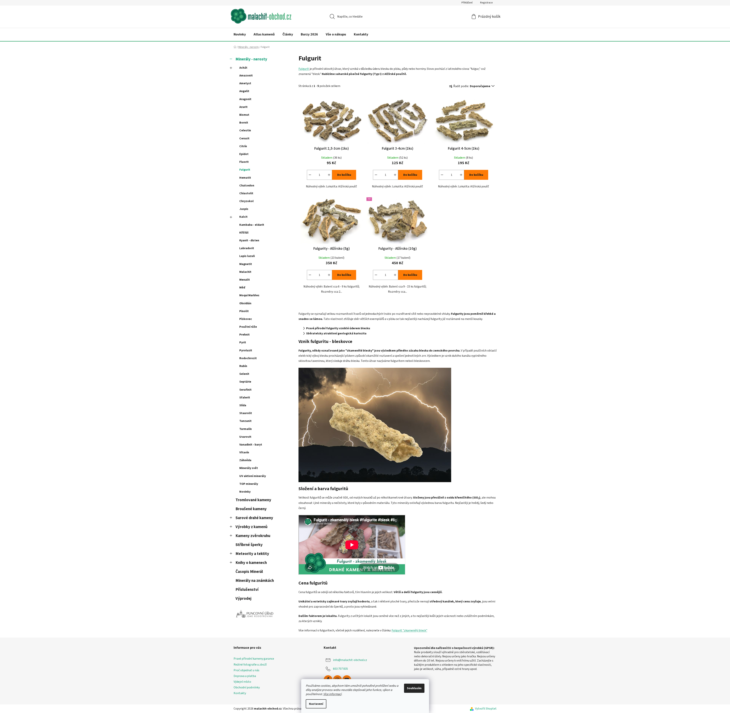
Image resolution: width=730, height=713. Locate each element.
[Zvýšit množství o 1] (329, 175)
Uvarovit (245, 437)
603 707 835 (340, 669)
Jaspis (243, 209)
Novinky (245, 492)
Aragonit (245, 99)
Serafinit (245, 390)
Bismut (244, 115)
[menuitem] (240, 34)
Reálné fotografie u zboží (250, 664)
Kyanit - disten (249, 240)
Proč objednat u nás (246, 670)
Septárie (245, 382)
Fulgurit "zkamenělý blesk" (409, 630)
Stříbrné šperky (249, 545)
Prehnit (244, 334)
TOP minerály (248, 484)
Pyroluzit (245, 350)
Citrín (243, 146)
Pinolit (244, 311)
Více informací (332, 694)
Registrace (486, 3)
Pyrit (242, 342)
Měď (242, 287)
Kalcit (243, 217)
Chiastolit (246, 193)
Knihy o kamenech (251, 562)
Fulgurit (244, 170)
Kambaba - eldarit (251, 225)
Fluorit (244, 162)
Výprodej (243, 598)
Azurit (243, 107)
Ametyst (245, 83)
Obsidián (245, 303)
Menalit (244, 280)
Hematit (245, 178)
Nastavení (316, 704)
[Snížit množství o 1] (310, 175)
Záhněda (245, 460)
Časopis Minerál (249, 571)
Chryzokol (246, 201)
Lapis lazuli (247, 256)
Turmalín (245, 429)
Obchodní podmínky (247, 687)
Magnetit (245, 264)
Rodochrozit (248, 358)
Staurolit (245, 413)
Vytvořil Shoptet (486, 709)
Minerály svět (248, 468)
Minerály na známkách (255, 580)
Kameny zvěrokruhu (253, 536)
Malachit (245, 272)
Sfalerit (244, 397)
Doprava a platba (245, 676)
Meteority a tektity (252, 553)
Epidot (243, 154)
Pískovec (245, 319)
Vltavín (244, 452)
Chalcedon (246, 185)
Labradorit (246, 248)
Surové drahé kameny (254, 518)
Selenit (244, 374)
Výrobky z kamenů (251, 527)
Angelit (244, 91)
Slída (242, 405)
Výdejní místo (242, 682)
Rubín (243, 366)
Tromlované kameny (253, 500)
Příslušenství (247, 589)
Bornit (243, 122)
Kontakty (240, 693)
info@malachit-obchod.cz (350, 660)
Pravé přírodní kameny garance (254, 659)
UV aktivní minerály (252, 476)
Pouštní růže (248, 327)
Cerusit (244, 138)
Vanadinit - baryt (250, 444)
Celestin (245, 130)
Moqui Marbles (249, 295)
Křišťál (243, 232)
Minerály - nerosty (251, 59)
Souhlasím (414, 688)
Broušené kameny (251, 509)
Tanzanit (245, 421)
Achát (243, 68)
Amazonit (246, 75)
